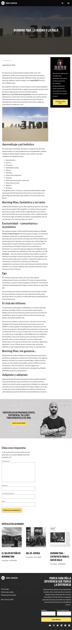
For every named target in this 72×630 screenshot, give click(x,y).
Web (3, 501)
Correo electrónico (8, 493)
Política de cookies (7, 592)
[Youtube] (50, 625)
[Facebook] (65, 625)
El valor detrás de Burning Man (11, 555)
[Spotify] (69, 625)
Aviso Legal (5, 589)
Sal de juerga (33, 553)
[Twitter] (58, 625)
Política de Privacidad (8, 595)
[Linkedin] (61, 625)
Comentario (6, 461)
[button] (62, 3)
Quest (4, 94)
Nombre (5, 485)
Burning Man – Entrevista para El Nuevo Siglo (59, 557)
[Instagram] (54, 625)
